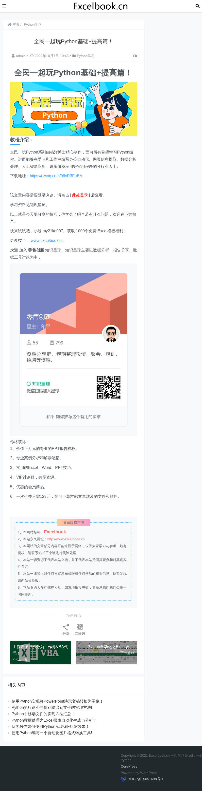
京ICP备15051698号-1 (146, 779)
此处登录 (80, 195)
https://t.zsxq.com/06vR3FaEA (56, 176)
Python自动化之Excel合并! (111, 647)
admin (21, 56)
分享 (66, 634)
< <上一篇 (20, 659)
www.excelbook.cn (47, 240)
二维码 (80, 634)
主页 (15, 24)
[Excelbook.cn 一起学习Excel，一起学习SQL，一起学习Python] (101, 6)
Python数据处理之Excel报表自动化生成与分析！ (54, 720)
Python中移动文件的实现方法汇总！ (43, 714)
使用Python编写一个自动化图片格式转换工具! (52, 733)
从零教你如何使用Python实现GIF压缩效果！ (50, 726)
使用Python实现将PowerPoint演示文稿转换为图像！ (57, 701)
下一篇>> (127, 653)
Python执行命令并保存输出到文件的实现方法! (52, 707)
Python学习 (33, 24)
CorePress (129, 766)
